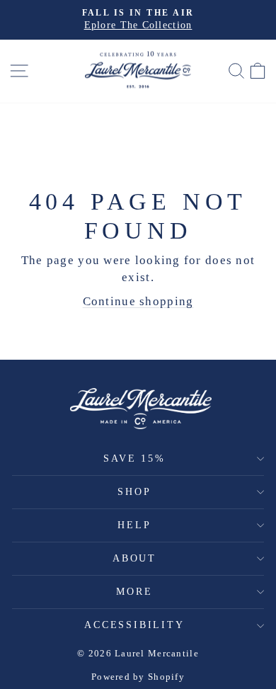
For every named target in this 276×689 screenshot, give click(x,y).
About (134, 558)
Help (134, 525)
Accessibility (134, 625)
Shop (134, 491)
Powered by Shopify (138, 676)
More (134, 591)
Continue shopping (138, 301)
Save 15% (134, 458)
